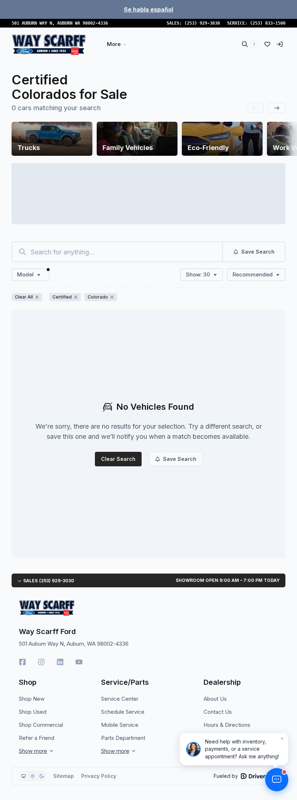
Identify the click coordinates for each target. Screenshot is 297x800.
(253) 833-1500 (267, 23)
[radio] (23, 776)
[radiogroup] (32, 776)
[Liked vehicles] (267, 44)
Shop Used (32, 711)
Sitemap (63, 776)
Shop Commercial (41, 724)
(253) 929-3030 (202, 23)
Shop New (32, 698)
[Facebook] (22, 662)
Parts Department (123, 737)
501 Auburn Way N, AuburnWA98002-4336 (60, 23)
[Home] (49, 44)
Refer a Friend (36, 737)
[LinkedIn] (60, 662)
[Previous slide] (255, 108)
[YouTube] (79, 662)
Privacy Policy (98, 776)
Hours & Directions (227, 724)
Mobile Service (119, 724)
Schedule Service (123, 711)
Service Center (119, 698)
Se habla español (148, 9)
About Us (215, 698)
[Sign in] (279, 44)
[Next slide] (276, 108)
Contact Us (218, 711)
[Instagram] (41, 662)
